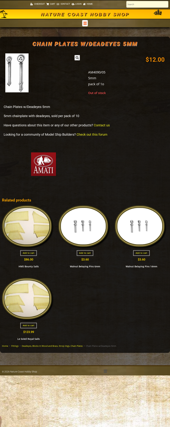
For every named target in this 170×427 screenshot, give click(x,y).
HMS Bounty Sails (29, 266)
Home (5, 345)
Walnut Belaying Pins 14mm (141, 266)
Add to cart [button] (28, 253)
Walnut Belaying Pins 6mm (85, 266)
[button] (85, 23)
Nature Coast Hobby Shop (85, 14)
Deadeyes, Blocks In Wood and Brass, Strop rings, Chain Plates (52, 345)
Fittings (15, 345)
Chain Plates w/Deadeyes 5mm (85, 43)
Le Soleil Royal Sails (28, 338)
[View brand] (43, 164)
